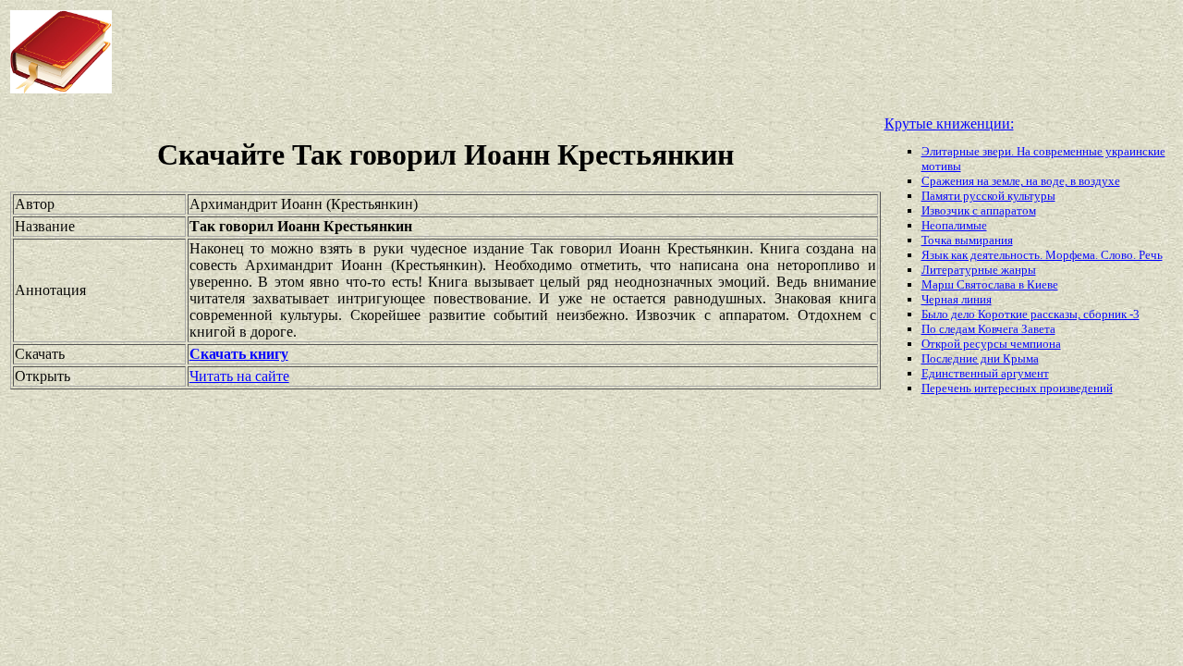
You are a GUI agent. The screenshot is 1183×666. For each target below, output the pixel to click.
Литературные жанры (978, 270)
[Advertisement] (475, 51)
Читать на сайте (239, 376)
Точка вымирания (967, 240)
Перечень (947, 388)
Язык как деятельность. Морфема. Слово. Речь (1042, 255)
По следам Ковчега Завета (988, 329)
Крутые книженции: (949, 123)
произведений (1076, 388)
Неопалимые (954, 225)
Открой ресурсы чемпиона (991, 344)
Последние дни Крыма (980, 358)
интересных (1007, 388)
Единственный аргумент (985, 373)
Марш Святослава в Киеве (989, 284)
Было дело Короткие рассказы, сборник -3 (1030, 314)
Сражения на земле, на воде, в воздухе (1020, 181)
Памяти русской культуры (988, 196)
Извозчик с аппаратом (978, 210)
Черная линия (956, 299)
